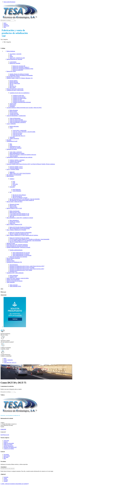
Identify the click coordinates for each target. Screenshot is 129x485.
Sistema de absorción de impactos (14, 280)
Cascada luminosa (14, 113)
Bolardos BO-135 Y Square (13, 76)
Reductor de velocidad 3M (19, 66)
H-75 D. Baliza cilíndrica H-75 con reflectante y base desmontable (25, 240)
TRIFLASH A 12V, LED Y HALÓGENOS (20, 173)
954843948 (3, 429)
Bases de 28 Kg (13, 111)
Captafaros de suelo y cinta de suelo (15, 90)
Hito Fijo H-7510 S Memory (19, 195)
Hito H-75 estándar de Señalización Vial (19, 233)
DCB (11, 145)
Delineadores (13, 105)
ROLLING (15, 184)
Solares (11, 56)
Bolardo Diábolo (13, 80)
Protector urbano (10, 260)
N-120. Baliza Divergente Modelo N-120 (19, 213)
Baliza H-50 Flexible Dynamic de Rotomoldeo (21, 227)
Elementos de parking (12, 149)
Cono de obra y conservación (19, 130)
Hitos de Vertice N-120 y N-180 (14, 208)
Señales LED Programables (13, 279)
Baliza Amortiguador (14, 211)
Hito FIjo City (13, 86)
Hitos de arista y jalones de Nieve (14, 201)
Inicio (5, 23)
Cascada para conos (14, 114)
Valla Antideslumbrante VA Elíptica (21, 254)
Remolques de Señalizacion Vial (14, 262)
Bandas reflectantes (14, 126)
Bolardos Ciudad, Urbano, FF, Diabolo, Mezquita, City (20, 78)
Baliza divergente (14, 110)
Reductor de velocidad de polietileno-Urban (23, 68)
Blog (5, 27)
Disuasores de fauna (14, 204)
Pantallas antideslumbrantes (16, 250)
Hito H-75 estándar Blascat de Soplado (19, 242)
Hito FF (11, 84)
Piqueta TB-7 (10, 259)
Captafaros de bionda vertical (19, 98)
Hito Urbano (13, 87)
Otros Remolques (14, 264)
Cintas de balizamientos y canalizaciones (16, 115)
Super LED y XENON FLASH (17, 58)
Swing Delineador (17, 190)
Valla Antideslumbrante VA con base (21, 252)
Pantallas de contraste (15, 221)
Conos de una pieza (17, 134)
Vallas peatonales (11, 282)
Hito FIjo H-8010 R (17, 196)
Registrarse (12, 1)
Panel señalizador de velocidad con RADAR (17, 246)
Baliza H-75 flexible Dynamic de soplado (19, 238)
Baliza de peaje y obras (15, 212)
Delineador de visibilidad (15, 148)
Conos (11, 127)
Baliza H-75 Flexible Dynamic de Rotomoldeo (21, 232)
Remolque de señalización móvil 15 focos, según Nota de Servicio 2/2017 (27, 266)
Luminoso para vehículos (15, 161)
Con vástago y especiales (15, 53)
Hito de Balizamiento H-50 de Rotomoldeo (20, 228)
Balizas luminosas (11, 51)
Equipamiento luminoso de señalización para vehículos (19, 157)
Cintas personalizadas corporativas (18, 122)
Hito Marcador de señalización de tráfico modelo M (22, 200)
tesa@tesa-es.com (5, 434)
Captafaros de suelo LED (18, 100)
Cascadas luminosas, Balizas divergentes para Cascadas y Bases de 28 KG (24, 107)
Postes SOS (12, 223)
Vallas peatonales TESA (15, 286)
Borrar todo (3, 295)
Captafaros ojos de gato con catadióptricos (19, 92)
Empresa (6, 24)
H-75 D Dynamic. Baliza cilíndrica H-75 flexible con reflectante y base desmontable (29, 239)
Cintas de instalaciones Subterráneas (18, 121)
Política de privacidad (9, 443)
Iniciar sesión (7, 455)
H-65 (14, 181)
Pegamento (12, 106)
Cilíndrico (12, 178)
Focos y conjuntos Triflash (13, 169)
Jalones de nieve (13, 207)
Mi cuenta (6, 457)
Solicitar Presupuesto (8, 446)
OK (2, 288)
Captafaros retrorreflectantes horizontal (22, 102)
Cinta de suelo (13, 103)
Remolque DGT (13, 271)
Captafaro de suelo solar (18, 95)
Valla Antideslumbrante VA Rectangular (22, 255)
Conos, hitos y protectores (16, 152)
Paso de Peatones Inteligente (13, 258)
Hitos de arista (13, 205)
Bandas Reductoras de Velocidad (14, 59)
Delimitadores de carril (12, 141)
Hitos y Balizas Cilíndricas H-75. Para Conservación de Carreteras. (22, 235)
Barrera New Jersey (11, 71)
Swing (14, 185)
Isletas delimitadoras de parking (17, 153)
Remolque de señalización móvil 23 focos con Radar (22, 267)
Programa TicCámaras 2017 (10, 447)
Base (11, 143)
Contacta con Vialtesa (9, 448)
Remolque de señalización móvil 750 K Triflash (21, 270)
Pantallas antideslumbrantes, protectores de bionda (18, 247)
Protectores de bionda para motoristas (18, 256)
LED (11, 55)
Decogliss (9, 139)
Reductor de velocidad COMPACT (21, 67)
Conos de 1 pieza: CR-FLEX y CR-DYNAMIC (24, 131)
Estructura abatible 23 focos (16, 168)
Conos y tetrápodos (11, 123)
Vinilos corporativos (14, 138)
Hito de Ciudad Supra (15, 83)
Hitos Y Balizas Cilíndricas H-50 (14, 224)
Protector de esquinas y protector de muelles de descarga (23, 154)
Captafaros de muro (17, 99)
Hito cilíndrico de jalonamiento (14, 174)
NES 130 (12, 216)
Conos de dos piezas (17, 133)
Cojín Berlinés (13, 62)
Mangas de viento (11, 243)
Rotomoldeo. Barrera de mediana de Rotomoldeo (21, 75)
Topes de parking (14, 156)
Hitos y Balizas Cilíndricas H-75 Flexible (16, 229)
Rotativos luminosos (14, 162)
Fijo (10, 192)
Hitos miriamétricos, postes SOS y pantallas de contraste (20, 217)
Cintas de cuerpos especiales (16, 119)
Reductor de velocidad (15, 63)
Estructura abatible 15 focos (16, 166)
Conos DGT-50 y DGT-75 (19, 135)
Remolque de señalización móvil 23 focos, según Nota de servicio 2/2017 (27, 268)
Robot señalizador (14, 275)
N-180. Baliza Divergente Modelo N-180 (19, 215)
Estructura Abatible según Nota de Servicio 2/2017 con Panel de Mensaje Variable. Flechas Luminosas (31, 164)
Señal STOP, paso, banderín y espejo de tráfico (18, 278)
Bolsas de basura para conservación (15, 88)
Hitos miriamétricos (14, 220)
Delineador (12, 186)
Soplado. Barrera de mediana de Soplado (19, 74)
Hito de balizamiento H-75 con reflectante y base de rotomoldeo (25, 199)
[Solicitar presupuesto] (15, 326)
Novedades (6, 454)
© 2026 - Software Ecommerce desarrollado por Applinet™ (15, 483)
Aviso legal (6, 440)
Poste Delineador (17, 189)
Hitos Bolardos (10, 176)
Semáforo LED (13, 276)
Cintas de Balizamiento (15, 118)
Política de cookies (8, 444)
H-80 (14, 182)
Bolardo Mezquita (14, 82)
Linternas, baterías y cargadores (17, 160)
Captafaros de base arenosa (19, 96)
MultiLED (12, 172)
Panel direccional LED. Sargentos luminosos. (17, 244)
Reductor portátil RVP (18, 70)
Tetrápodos (12, 137)
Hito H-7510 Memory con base (20, 197)
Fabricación (6, 25)
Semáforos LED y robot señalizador (15, 272)
